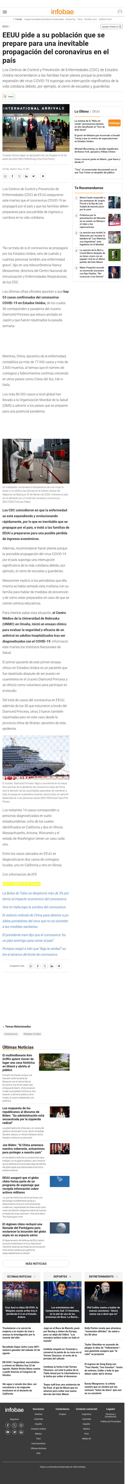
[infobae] (62, 12)
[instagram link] (21, 1425)
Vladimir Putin (105, 19)
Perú (38, 1438)
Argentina (86, 1414)
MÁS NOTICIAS (36, 1263)
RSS (38, 1453)
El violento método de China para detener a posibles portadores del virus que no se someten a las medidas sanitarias (35, 921)
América (38, 1414)
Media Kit (86, 1438)
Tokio (79, 19)
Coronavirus (10, 1034)
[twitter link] (14, 1425)
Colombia (38, 1419)
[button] (5, 12)
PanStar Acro (90, 19)
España (38, 1424)
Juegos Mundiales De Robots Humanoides (44, 19)
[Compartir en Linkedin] (26, 176)
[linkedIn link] (21, 1432)
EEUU (5, 26)
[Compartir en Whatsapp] (5, 176)
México (38, 1433)
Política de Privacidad (110, 1421)
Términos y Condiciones (110, 1415)
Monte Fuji (70, 19)
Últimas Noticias (38, 1448)
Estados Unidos (32, 1034)
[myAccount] (120, 11)
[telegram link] (14, 1432)
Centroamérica (38, 1443)
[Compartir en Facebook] (12, 176)
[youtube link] (7, 1432)
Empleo (62, 1414)
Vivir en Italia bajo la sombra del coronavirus (34, 907)
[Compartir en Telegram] (33, 176)
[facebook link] (7, 1425)
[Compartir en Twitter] (19, 176)
